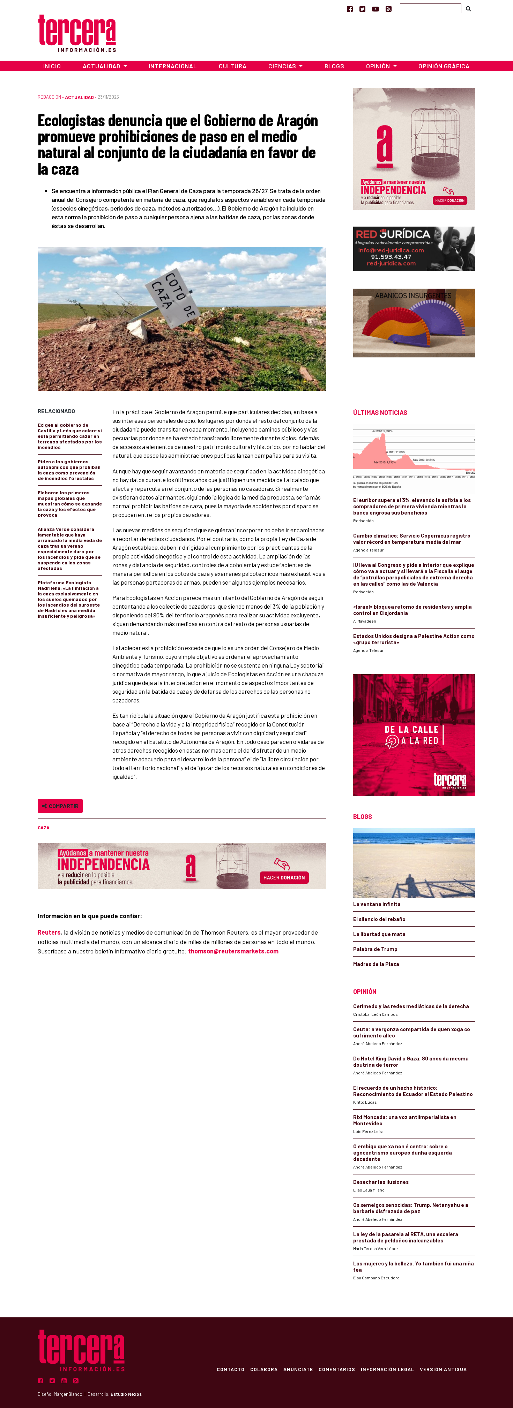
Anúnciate (298, 1369)
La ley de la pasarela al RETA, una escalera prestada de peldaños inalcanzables (405, 1237)
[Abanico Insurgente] (414, 336)
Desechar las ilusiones (381, 1182)
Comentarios (337, 1369)
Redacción (49, 97)
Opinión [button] (379, 65)
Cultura (233, 65)
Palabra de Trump (375, 949)
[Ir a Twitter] (362, 9)
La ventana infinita (377, 904)
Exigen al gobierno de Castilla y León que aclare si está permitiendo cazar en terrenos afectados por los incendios (70, 436)
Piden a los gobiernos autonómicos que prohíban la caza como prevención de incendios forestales (69, 469)
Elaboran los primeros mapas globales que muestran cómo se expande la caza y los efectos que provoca (70, 503)
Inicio (52, 65)
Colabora (264, 1369)
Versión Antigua (443, 1369)
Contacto (231, 1369)
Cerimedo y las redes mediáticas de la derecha (411, 1006)
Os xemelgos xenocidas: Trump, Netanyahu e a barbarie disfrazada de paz (410, 1208)
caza (44, 827)
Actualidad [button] (102, 65)
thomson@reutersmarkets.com (233, 951)
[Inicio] (77, 32)
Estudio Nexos (126, 1394)
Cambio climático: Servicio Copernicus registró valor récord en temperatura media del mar (411, 538)
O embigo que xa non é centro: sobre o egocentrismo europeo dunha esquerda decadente (402, 1152)
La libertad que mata (379, 934)
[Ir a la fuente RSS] (389, 9)
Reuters (49, 932)
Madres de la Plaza (376, 964)
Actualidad (79, 97)
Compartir (63, 805)
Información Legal (387, 1369)
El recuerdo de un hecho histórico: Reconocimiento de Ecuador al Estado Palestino (413, 1090)
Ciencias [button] (283, 65)
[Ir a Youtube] (375, 9)
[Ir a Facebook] (350, 9)
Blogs (334, 65)
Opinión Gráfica (444, 65)
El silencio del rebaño (379, 919)
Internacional (173, 65)
